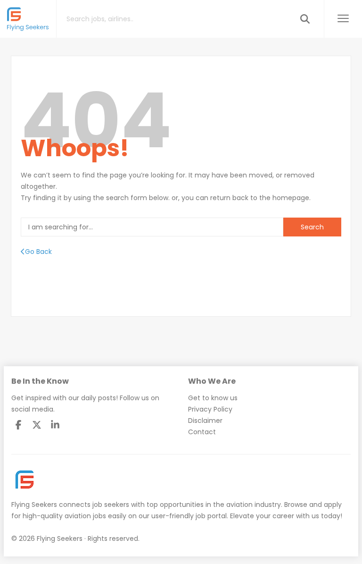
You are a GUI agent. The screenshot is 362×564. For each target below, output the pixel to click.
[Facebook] (18, 425)
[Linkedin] (55, 425)
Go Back (38, 251)
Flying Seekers (34, 504)
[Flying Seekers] (28, 19)
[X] (37, 425)
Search (312, 227)
